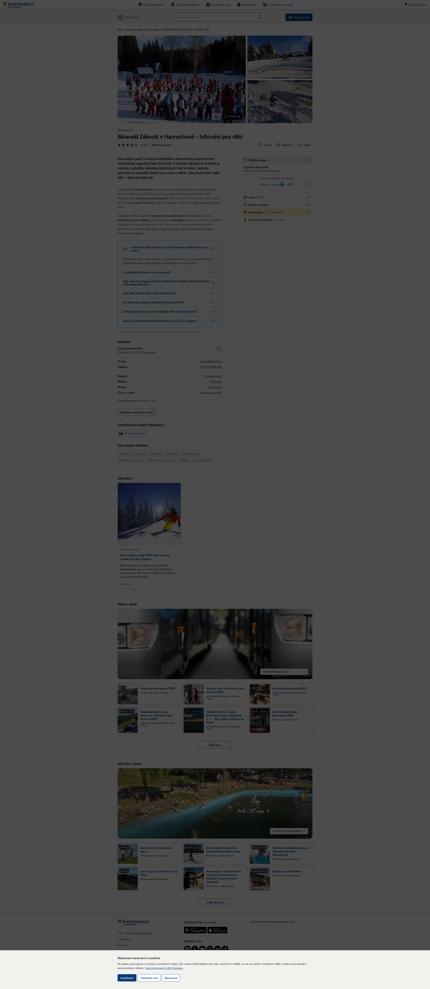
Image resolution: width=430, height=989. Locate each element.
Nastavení (171, 977)
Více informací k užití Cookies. (164, 968)
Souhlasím (127, 977)
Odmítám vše (149, 977)
